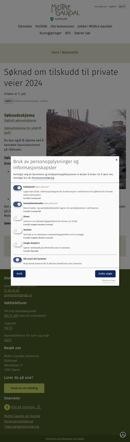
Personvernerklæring (43, 178)
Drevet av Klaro (108, 281)
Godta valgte (105, 273)
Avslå (19, 273)
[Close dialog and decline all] (116, 158)
